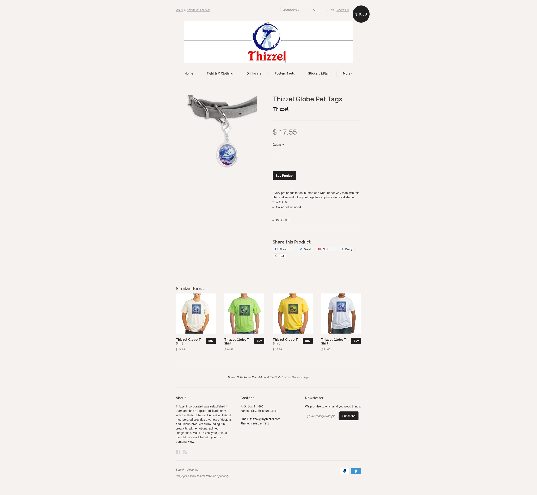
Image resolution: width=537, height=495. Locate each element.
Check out (342, 9)
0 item (330, 9)
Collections (243, 377)
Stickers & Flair (319, 73)
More (347, 73)
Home (189, 73)
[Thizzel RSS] (185, 451)
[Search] (314, 9)
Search (180, 469)
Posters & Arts (285, 73)
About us (192, 469)
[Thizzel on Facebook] (178, 451)
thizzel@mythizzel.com (265, 419)
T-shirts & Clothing (220, 73)
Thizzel (280, 109)
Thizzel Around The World (266, 377)
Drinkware (254, 73)
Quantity (278, 144)
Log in (179, 9)
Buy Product (284, 175)
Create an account (198, 9)
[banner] (268, 42)
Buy (210, 341)
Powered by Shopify (217, 476)
